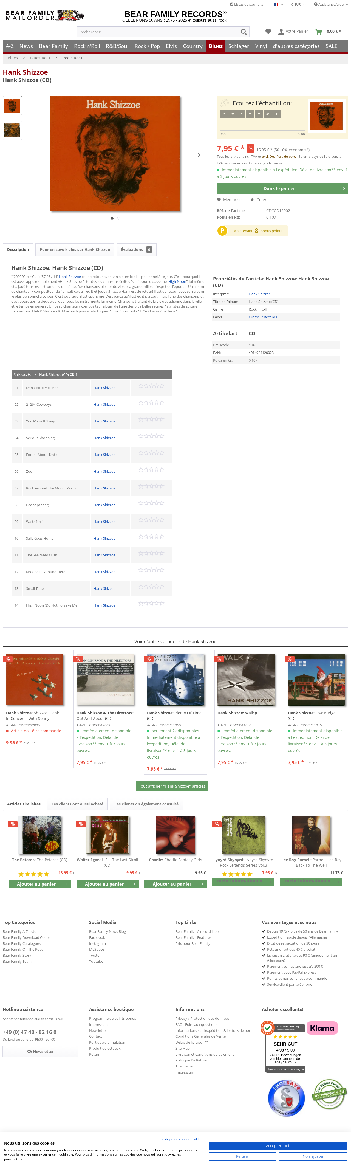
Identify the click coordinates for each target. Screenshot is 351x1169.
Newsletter (98, 1030)
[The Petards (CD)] (40, 835)
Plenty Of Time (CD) (174, 715)
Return (94, 1054)
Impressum (185, 1072)
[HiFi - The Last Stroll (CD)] (108, 835)
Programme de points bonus (112, 1018)
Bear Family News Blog (107, 931)
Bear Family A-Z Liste (19, 931)
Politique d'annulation (107, 1042)
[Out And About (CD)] (105, 679)
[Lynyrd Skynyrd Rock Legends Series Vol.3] (243, 835)
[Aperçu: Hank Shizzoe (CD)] (12, 105)
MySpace (96, 949)
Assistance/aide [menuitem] (331, 4)
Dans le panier (279, 188)
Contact (95, 1036)
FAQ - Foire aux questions (196, 1024)
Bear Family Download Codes (26, 937)
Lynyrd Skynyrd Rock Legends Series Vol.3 (243, 862)
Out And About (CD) (105, 715)
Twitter (95, 955)
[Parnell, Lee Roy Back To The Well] (311, 835)
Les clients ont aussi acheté (77, 804)
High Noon (177, 281)
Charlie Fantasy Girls (175, 859)
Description (18, 249)
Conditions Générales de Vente (201, 1036)
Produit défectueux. (105, 1048)
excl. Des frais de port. (279, 156)
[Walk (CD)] (246, 679)
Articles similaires (24, 804)
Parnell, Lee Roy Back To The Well (311, 862)
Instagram (97, 943)
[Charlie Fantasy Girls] (175, 835)
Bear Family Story (17, 955)
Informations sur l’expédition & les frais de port (214, 1030)
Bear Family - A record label (197, 931)
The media (184, 1066)
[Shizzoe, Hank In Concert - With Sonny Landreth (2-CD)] (34, 679)
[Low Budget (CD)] (316, 679)
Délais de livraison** (192, 1042)
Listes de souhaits (248, 4)
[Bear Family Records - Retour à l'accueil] (46, 15)
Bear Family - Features (193, 937)
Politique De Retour (191, 1060)
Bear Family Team (17, 961)
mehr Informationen (239, 881)
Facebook (97, 937)
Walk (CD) (239, 713)
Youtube (96, 961)
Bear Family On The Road (23, 949)
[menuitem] (163, 31)
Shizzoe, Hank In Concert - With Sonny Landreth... (32, 715)
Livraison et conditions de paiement (205, 1054)
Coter (261, 199)
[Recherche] (244, 31)
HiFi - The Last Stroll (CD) (107, 862)
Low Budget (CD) (312, 715)
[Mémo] (268, 31)
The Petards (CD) (39, 859)
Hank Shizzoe (25, 72)
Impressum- (99, 1024)
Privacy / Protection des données (202, 1018)
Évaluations (135, 249)
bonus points (271, 230)
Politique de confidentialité (180, 1139)
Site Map (183, 1048)
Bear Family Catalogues (22, 943)
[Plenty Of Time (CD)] (175, 679)
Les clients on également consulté (146, 804)
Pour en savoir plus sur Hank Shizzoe (75, 249)
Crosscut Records (263, 316)
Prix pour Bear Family (193, 943)
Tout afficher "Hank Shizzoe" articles (172, 786)
